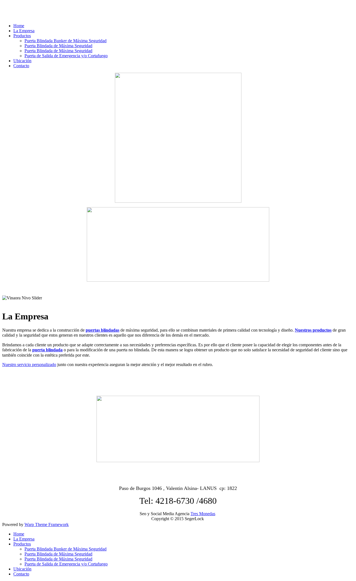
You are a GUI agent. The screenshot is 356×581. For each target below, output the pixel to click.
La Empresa (23, 30)
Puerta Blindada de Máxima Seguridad (58, 45)
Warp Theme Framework (46, 524)
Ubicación (22, 60)
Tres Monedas (203, 513)
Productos (22, 35)
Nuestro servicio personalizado (29, 364)
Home (18, 25)
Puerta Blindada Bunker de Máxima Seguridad (65, 40)
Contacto (21, 65)
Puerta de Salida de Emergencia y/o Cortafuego (66, 55)
